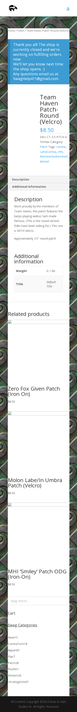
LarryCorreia (48, 152)
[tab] (39, 179)
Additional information (29, 187)
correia (61, 147)
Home (11, 30)
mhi (60, 152)
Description (20, 179)
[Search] (65, 601)
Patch (20, 30)
